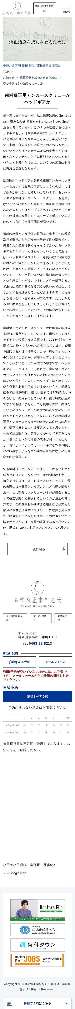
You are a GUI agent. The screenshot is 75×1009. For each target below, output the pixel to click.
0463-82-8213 (40, 643)
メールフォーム (55, 662)
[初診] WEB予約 (19, 662)
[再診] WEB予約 (37, 696)
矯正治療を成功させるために (38, 77)
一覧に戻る (37, 549)
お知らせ (9, 77)
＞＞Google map (14, 873)
